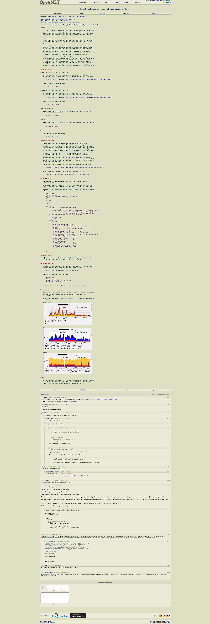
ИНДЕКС (82, 13)
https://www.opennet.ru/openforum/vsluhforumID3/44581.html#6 (71, 476)
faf (45, 485)
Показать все (163, 394)
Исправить (103, 13)
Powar (53, 448)
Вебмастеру (166, 622)
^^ (63, 418)
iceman (46, 480)
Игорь (46, 565)
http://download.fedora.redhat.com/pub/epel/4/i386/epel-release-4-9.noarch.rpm (81, 79)
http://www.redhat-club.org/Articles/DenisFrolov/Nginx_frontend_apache (73, 25)
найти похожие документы (76, 16)
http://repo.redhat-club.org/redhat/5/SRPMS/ (68, 401)
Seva (46, 534)
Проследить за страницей (47, 622)
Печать (128, 13)
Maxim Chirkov (166, 621)
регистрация (159, 0)
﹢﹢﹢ (62, 397)
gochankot (50, 418)
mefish (45, 404)
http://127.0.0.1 (73, 228)
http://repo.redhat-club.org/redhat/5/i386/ (106, 399)
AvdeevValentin (48, 572)
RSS (168, 394)
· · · (66, 397)
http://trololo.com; (64, 523)
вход (155, 0)
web (64, 16)
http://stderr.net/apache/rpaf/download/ (75, 157)
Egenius (46, 412)
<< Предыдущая (56, 13)
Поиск (135, 2)
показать (62, 424)
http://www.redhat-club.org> (65, 19)
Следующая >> (155, 13)
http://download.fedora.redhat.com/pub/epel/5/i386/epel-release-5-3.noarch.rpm (81, 97)
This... (55, 424)
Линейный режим (156, 394)
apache (59, 16)
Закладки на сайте (45, 621)
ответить (59, 397)
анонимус (51, 509)
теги (139, 2)
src (124, 13)
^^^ (65, 418)
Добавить (152, 622)
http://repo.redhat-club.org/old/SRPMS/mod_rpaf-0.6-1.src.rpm (82, 167)
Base (45, 466)
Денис (45, 397)
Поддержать (159, 622)
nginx (54, 16)
